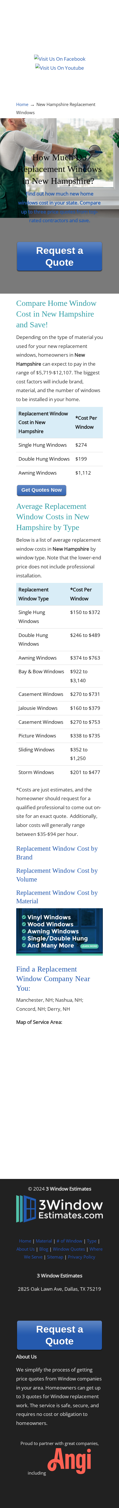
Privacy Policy (81, 1257)
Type (91, 1241)
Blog (43, 1249)
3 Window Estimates (59, 23)
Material (44, 1241)
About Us (25, 1249)
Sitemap (55, 1257)
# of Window (69, 1241)
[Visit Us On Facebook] (59, 58)
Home (22, 104)
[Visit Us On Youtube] (59, 67)
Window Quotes (69, 1249)
